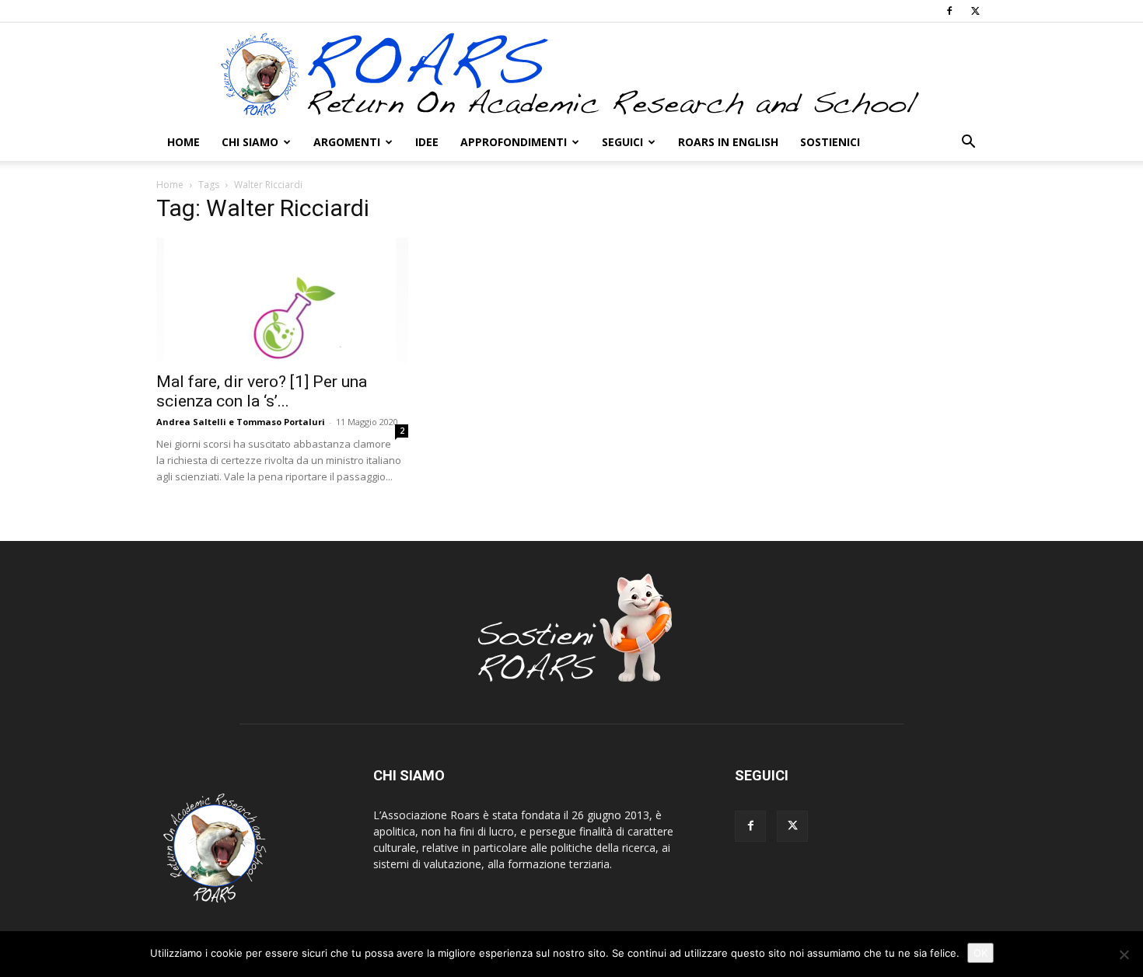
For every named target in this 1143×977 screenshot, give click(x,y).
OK (980, 953)
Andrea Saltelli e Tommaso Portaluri (240, 421)
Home (183, 141)
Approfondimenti (513, 141)
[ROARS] (571, 74)
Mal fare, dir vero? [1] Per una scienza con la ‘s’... (261, 391)
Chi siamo (250, 141)
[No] (1123, 954)
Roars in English (728, 141)
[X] (975, 11)
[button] (968, 143)
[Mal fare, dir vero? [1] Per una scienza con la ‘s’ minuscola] (282, 300)
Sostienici (830, 141)
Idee (427, 141)
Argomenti (346, 141)
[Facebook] (949, 11)
